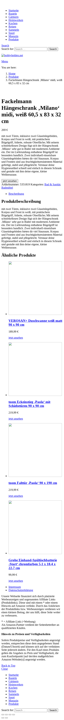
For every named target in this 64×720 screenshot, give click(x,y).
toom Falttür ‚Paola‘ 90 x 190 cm (33, 483)
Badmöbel (7, 187)
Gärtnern (13, 16)
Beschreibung (16, 193)
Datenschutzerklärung (21, 590)
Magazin (13, 36)
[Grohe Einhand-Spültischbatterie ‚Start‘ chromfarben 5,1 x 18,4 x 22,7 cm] (36, 527)
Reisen (12, 26)
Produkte (14, 39)
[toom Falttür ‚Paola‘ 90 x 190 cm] (36, 450)
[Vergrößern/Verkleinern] (2, 714)
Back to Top (8, 665)
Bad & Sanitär (52, 184)
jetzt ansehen (10, 181)
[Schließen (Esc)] (13, 714)
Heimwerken (16, 20)
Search (53, 49)
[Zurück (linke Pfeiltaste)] (2, 717)
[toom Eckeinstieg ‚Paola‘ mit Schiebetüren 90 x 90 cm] (36, 369)
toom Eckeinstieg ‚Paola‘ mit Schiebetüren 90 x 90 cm (29, 404)
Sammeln (14, 29)
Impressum (15, 586)
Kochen (13, 23)
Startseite (14, 10)
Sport (12, 33)
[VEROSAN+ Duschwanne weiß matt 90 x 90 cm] (36, 288)
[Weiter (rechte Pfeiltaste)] (6, 717)
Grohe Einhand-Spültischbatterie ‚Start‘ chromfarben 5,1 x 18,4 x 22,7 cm (33, 564)
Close (4, 668)
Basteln (13, 13)
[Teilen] (10, 714)
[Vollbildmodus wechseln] (6, 714)
